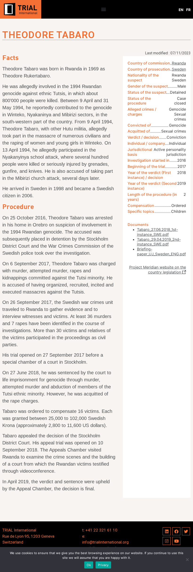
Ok (89, 565)
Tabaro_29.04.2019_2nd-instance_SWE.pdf (159, 242)
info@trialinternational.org (105, 542)
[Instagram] (167, 541)
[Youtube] (176, 541)
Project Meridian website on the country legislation (157, 269)
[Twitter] (186, 531)
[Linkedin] (167, 531)
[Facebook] (176, 531)
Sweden (179, 69)
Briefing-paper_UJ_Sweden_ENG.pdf (161, 251)
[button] (104, 9)
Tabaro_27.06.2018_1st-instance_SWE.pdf (157, 232)
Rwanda (179, 63)
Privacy (103, 565)
